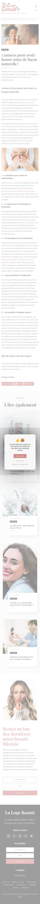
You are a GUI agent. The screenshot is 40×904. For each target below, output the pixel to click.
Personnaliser (20, 461)
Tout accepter (20, 456)
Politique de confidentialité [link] (20, 464)
